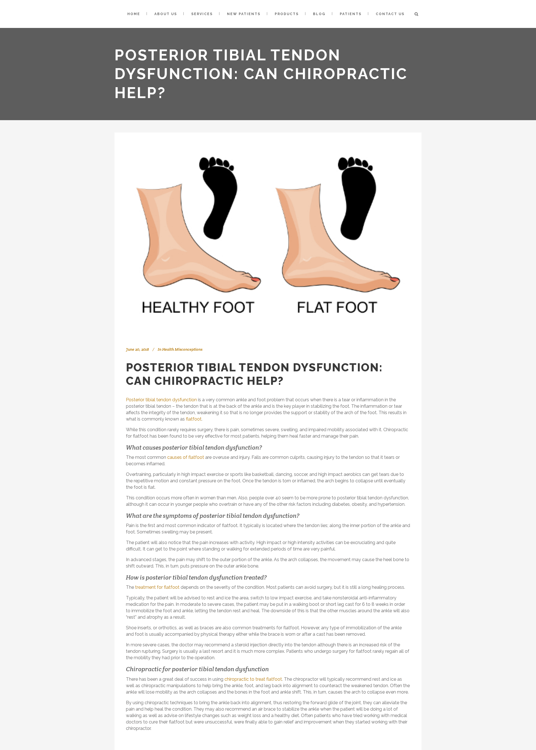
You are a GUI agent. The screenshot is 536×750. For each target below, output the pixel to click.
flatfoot (194, 419)
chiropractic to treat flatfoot (253, 679)
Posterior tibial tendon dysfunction (161, 399)
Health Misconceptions (182, 349)
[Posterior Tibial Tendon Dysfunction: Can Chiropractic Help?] (268, 234)
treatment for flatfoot (157, 587)
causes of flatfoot (185, 457)
